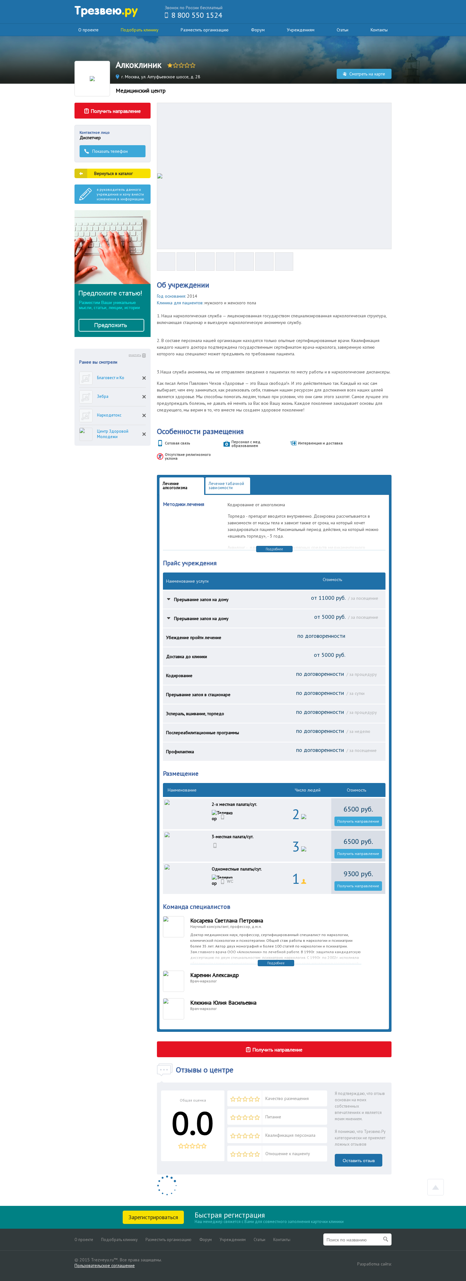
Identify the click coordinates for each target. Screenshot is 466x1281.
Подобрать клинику (140, 30)
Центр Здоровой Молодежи (112, 434)
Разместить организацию (205, 30)
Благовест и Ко (110, 377)
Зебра (102, 396)
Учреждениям (300, 30)
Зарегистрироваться (153, 1217)
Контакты (379, 30)
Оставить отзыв (359, 1160)
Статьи (342, 30)
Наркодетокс (109, 415)
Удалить (144, 378)
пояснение (168, 599)
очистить (135, 355)
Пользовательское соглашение (104, 1265)
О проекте (88, 30)
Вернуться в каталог (113, 173)
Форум (258, 30)
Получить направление (358, 821)
